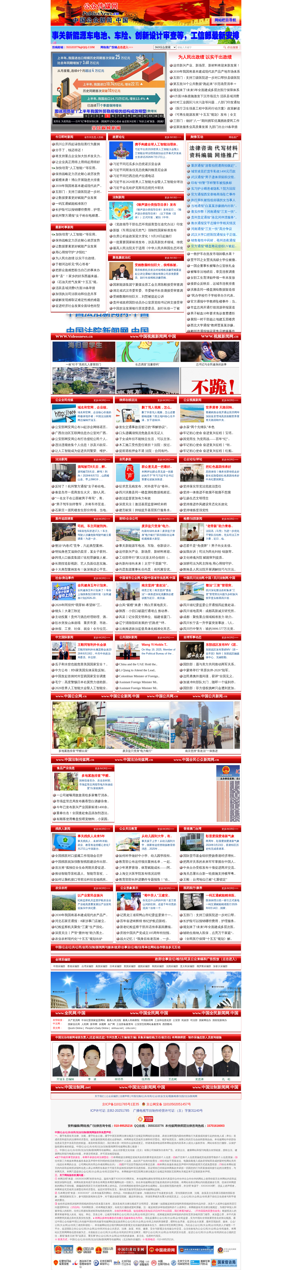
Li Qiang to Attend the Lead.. (137, 670)
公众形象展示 (129, 888)
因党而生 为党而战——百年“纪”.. (206, 439)
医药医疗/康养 (193, 888)
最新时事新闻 (64, 227)
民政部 (185, 1020)
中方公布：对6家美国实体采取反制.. (80, 670)
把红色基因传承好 (218, 466)
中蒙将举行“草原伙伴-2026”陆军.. (206, 670)
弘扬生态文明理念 (196, 498)
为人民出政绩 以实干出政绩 (205, 57)
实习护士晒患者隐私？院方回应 (213, 188)
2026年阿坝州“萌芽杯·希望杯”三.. (78, 605)
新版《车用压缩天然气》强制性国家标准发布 (145, 230)
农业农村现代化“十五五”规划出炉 (78, 938)
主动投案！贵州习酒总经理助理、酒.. (81, 617)
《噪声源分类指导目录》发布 (155, 204)
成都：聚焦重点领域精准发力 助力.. (208, 617)
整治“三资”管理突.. (219, 585)
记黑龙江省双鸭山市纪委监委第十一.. (146, 915)
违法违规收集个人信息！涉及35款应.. (81, 445)
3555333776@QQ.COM (80, 47)
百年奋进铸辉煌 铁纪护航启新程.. (143, 921)
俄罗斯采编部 (204, 966)
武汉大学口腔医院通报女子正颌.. (214, 234)
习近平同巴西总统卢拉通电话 (133, 176)
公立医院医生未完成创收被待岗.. (213, 327)
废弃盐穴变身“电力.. (156, 526)
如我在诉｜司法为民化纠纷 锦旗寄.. (208, 551)
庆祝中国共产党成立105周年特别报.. (145, 933)
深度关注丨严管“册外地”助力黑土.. (79, 933)
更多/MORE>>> (173, 137)
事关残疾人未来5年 (91, 836)
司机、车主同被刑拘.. (93, 526)
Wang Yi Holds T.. (154, 644)
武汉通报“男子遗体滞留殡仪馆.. (213, 177)
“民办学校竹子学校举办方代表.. (212, 261)
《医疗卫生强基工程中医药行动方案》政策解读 (206, 108)
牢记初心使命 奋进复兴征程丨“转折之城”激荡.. (81, 121)
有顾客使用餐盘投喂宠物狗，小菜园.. (82, 819)
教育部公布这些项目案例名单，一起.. (145, 861)
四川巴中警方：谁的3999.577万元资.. (209, 628)
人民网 (85, 1024)
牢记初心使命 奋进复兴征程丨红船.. (208, 450)
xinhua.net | (117, 1028)
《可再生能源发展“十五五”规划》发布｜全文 (204, 114)
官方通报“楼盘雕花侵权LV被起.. (213, 246)
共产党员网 (74, 1020)
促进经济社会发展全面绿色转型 (77, 305)
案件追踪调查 (64, 518)
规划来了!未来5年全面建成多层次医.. (209, 927)
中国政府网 (147, 1020)
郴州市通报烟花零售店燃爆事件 (212, 297)
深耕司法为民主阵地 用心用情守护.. (208, 563)
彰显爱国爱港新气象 (220, 836)
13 (150, 115)
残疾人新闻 (62, 828)
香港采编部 (73, 966)
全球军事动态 (192, 637)
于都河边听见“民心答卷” (72, 264)
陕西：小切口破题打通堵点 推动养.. (144, 611)
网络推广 (233, 137)
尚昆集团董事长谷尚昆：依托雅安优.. (145, 569)
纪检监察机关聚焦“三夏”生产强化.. (79, 927)
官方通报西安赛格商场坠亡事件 (213, 194)
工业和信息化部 (163, 1020)
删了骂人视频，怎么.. (157, 407)
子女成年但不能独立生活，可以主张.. (145, 439)
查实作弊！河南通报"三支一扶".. (214, 211)
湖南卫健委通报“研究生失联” (210, 309)
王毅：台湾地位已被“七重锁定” (205, 879)
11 (139, 115)
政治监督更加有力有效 (135, 498)
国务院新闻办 (220, 1020)
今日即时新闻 (64, 136)
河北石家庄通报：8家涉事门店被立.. (80, 921)
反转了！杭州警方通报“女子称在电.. (80, 486)
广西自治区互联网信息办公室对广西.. (81, 433)
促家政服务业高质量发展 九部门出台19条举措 (205, 127)
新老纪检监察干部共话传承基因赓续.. (146, 927)
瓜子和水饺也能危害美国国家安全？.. (81, 664)
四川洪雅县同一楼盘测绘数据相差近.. (145, 492)
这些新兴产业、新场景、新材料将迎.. (145, 551)
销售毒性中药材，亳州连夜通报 (213, 240)
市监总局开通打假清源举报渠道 (212, 273)
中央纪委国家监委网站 (93, 1020)
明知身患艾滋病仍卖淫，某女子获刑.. (81, 551)
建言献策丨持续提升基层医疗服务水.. (145, 510)
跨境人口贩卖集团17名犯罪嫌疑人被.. (81, 557)
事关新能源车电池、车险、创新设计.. (145, 545)
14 (155, 115)
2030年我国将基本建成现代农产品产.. (81, 915)
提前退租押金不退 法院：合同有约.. (144, 450)
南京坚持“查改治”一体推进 (136, 750)
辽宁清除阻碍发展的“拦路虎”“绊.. (142, 622)
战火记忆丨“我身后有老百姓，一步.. (145, 938)
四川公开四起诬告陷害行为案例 (77, 144)
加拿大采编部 (220, 966)
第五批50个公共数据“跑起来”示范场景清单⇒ (204, 83)
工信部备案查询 (124, 1024)
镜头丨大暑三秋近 (67, 611)
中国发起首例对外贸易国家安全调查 (80, 676)
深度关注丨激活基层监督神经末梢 (143, 504)
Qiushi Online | (76, 1028)
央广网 (111, 1024)
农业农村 (61, 888)
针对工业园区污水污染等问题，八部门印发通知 (206, 102)
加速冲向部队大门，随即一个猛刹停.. (209, 682)
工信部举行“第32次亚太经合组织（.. (144, 557)
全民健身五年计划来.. (93, 585)
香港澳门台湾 (192, 828)
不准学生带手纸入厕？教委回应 (212, 303)
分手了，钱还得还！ (69, 150)
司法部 (193, 1020)
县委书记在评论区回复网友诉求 (212, 315)
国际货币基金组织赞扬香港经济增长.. (209, 855)
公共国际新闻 (128, 637)
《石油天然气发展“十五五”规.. (76, 282)
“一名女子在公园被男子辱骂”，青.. (79, 498)
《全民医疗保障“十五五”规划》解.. (207, 938)
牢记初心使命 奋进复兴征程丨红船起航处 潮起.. (138, 121)
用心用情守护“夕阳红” (71, 252)
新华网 (93, 1024)
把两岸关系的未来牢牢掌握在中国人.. (209, 861)
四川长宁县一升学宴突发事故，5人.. (208, 622)
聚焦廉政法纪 (122, 257)
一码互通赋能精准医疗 (71, 203)
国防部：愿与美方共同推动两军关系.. (209, 664)
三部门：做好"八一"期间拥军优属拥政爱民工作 (206, 120)
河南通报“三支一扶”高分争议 (211, 229)
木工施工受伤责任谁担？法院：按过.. (145, 445)
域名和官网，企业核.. (93, 407)
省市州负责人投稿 (93, 137)
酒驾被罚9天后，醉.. (92, 466)
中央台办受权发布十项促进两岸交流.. (209, 867)
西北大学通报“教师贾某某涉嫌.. (212, 291)
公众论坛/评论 (193, 459)
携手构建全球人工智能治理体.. (156, 144)
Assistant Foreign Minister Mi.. (138, 682)
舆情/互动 (196, 136)
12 (145, 115)
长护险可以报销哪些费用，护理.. (78, 209)
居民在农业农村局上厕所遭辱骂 (212, 321)
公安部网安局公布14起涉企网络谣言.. (81, 427)
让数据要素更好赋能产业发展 (76, 197)
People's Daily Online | (97, 1028)
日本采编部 (116, 966)
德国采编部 (144, 966)
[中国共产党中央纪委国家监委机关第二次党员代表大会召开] (146, 39)
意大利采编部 (187, 966)
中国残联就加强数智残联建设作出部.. (81, 861)
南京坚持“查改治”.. (155, 585)
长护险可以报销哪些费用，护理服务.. (209, 921)
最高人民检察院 (131, 1020)
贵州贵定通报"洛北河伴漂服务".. (214, 217)
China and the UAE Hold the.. (138, 664)
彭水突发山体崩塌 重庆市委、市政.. (81, 622)
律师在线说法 (128, 400)
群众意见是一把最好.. (157, 466)
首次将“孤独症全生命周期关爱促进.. (80, 867)
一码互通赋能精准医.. (221, 895)
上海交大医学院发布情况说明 (139, 873)
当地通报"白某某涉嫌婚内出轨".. (214, 206)
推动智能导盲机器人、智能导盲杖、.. (81, 873)
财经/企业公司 (128, 518)
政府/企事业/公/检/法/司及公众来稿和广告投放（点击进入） (196, 959)
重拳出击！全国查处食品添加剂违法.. (82, 813)
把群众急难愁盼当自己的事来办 (77, 270)
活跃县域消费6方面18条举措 (75, 288)
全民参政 (125, 459)
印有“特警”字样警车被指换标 (211, 182)
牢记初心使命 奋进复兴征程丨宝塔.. (208, 433)
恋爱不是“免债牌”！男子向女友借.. (207, 545)
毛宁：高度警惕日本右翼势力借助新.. (81, 682)
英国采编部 (130, 966)
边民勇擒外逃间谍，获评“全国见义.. (208, 676)
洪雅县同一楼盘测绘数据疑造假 (212, 255)
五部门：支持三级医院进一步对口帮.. (209, 915)
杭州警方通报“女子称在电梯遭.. (77, 215)
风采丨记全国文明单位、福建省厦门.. (145, 617)
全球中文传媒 (83, 11)
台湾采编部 (87, 966)
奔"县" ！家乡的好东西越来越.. (77, 276)
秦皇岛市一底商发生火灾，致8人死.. (80, 492)
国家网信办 (205, 1020)
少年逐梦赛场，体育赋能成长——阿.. (145, 867)
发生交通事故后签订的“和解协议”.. (143, 427)
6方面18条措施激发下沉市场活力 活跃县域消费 (206, 96)
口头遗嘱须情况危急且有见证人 (141, 433)
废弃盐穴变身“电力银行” (72, 750)
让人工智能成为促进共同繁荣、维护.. (81, 450)
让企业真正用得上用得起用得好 (77, 162)
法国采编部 (172, 966)
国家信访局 (74, 1024)
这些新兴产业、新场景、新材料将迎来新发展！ (206, 65)
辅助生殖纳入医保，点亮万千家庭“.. (208, 933)
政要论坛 (119, 136)
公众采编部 (112, 1096)
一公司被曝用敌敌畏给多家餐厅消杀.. (82, 795)
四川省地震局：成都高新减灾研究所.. (209, 611)
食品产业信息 (66, 768)
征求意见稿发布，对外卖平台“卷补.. (144, 486)
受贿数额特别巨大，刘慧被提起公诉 (138, 296)
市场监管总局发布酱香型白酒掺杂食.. (82, 801)
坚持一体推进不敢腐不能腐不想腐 (207, 492)
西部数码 (167, 1024)
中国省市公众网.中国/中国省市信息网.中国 (147, 577)
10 (134, 115)
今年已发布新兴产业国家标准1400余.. (82, 807)
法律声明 (124, 1096)
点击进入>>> (125, 47)
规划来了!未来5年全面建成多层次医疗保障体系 (206, 90)
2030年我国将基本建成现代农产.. (78, 185)
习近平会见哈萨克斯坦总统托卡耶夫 (138, 187)
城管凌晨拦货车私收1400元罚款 (213, 171)
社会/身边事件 (64, 577)
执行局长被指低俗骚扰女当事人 (213, 200)
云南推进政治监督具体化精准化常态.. (145, 628)
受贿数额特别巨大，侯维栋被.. (156, 265)
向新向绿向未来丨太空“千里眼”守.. (143, 563)
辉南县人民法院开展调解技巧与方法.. (209, 569)
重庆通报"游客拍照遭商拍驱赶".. (214, 165)
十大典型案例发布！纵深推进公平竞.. (81, 569)
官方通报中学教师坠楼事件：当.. (213, 267)
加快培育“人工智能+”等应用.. (76, 168)
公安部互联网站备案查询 (148, 1024)
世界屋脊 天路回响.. (220, 407)
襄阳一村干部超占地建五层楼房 (212, 285)
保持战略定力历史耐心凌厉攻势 (77, 174)
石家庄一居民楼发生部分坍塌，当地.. (81, 510)
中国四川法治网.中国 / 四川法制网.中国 (209, 577)
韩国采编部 (158, 966)
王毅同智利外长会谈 (92, 644)
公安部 (176, 1020)
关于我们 (99, 1096)
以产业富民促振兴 (90, 895)
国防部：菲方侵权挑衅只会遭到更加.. (209, 688)
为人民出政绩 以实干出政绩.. (75, 258)
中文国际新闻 (64, 637)
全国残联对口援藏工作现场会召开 (79, 855)
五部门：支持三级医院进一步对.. (78, 191)
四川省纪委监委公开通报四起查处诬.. (209, 605)
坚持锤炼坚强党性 (196, 510)
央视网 (102, 1024)
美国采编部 (101, 966)
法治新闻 (61, 459)
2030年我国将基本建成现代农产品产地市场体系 (206, 71)
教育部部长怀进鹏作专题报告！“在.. (144, 879)
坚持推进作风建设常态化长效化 (205, 504)
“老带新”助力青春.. (219, 526)
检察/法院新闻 (193, 518)
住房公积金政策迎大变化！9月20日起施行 (142, 236)
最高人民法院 (114, 1020)
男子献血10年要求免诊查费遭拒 (212, 279)
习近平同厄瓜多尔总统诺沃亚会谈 (137, 164)
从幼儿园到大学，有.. (157, 836)
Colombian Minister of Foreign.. (139, 676)
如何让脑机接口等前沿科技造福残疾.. (81, 879)
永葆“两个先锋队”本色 (199, 427)
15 (161, 115)
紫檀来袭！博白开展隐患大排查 (77, 180)
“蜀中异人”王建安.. (156, 895)
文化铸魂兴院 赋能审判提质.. (203, 557)
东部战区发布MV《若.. (222, 644)
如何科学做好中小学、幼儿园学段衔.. (145, 855)
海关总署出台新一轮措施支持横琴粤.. (209, 873)
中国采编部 (59, 966)
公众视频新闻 (192, 400)
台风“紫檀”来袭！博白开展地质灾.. (143, 605)
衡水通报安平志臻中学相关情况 (213, 223)
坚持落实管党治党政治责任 (202, 486)
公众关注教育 (128, 828)
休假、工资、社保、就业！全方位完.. (81, 628)
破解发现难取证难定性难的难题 (77, 300)
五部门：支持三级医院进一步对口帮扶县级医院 (206, 77)
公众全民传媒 (64, 400)
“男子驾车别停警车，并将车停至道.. (80, 504)
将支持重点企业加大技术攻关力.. (78, 156)
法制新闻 (119, 197)
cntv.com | (131, 1028)
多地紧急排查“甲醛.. (96, 775)
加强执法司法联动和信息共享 (76, 294)
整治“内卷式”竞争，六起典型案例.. (79, 545)
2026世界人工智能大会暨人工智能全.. (81, 688)
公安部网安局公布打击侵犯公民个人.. (81, 439)
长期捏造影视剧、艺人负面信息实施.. (81, 563)
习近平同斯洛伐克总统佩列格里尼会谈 (140, 170)
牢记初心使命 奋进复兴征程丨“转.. (207, 445)
